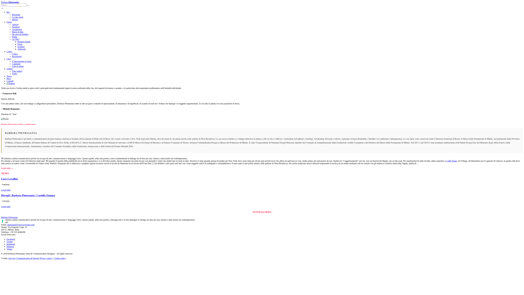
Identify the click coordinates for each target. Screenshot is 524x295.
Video (14, 74)
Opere (9, 22)
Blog (9, 78)
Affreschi (21, 49)
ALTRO (15, 39)
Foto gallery (17, 71)
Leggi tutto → (7, 168)
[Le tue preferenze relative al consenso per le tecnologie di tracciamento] (2, 221)
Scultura (21, 46)
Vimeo (9, 249)
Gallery (10, 69)
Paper (19, 44)
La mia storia (17, 17)
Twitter (10, 242)
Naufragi (16, 27)
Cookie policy (60, 258)
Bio (8, 12)
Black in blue (17, 32)
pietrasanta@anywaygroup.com (21, 225)
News (9, 76)
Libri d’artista (18, 66)
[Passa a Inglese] (11, 83)
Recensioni (17, 56)
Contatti (10, 81)
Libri (9, 59)
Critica (9, 51)
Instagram (11, 244)
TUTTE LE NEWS (262, 212)
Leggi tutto (6, 190)
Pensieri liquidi (23, 42)
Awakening (17, 29)
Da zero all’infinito (20, 34)
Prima (14, 37)
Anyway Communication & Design (23, 258)
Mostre (15, 19)
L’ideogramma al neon (21, 61)
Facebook (11, 239)
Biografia (16, 15)
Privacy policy (46, 258)
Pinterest (10, 246)
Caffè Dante (451, 161)
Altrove (15, 24)
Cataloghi (16, 64)
